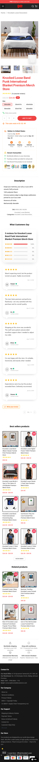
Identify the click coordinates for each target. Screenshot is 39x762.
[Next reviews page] (35, 412)
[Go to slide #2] (17, 69)
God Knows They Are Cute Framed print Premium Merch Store (28, 516)
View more (19, 558)
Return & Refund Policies (9, 719)
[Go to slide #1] (6, 69)
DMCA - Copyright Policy (9, 701)
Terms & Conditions (7, 695)
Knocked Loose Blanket (22, 212)
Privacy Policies (6, 698)
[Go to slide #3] (27, 69)
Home (3, 13)
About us (4, 692)
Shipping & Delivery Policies (10, 713)
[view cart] (36, 6)
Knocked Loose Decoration (17, 13)
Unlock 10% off (4, 753)
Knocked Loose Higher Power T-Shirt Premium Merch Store (28, 451)
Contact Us (5, 722)
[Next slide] (35, 40)
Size (3, 101)
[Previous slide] (4, 40)
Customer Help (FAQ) (8, 725)
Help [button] (35, 759)
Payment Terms (6, 716)
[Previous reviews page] (24, 412)
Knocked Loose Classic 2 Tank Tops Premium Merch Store (28, 483)
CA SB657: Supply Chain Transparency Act (15, 704)
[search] (33, 6)
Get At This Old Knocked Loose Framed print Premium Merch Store (28, 624)
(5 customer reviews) (18, 93)
